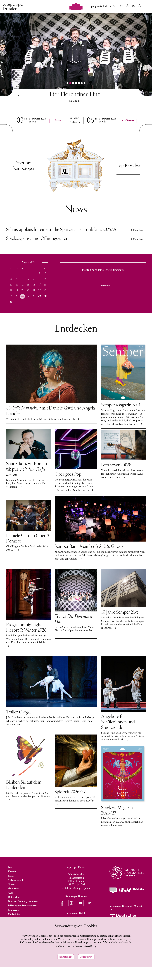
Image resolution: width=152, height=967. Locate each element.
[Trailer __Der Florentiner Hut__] (76, 590)
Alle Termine (126, 120)
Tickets (11, 884)
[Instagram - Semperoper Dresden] (71, 903)
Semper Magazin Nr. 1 (120, 405)
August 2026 (28, 262)
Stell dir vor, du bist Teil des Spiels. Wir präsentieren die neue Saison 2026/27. (76, 799)
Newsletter (13, 888)
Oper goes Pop (68, 474)
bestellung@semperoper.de (76, 888)
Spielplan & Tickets (100, 6)
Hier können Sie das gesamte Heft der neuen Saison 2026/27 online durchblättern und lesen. (122, 822)
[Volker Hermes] (17, 86)
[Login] (127, 6)
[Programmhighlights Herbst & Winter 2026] (28, 594)
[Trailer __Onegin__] (51, 681)
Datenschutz (14, 897)
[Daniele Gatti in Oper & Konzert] (28, 515)
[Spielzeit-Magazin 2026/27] (123, 774)
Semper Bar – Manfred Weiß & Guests (89, 546)
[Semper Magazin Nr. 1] (123, 372)
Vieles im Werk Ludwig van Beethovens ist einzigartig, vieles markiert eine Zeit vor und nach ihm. (122, 474)
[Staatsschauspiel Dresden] (126, 890)
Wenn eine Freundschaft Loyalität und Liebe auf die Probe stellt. (41, 419)
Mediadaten (14, 914)
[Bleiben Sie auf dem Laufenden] (28, 756)
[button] (67, 83)
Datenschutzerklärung (86, 946)
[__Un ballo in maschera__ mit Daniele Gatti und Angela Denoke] (51, 374)
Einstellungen (65, 956)
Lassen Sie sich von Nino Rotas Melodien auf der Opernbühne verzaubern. (75, 629)
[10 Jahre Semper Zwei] (123, 588)
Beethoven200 (116, 465)
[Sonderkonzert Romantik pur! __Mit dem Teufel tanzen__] (28, 444)
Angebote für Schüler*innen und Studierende (118, 722)
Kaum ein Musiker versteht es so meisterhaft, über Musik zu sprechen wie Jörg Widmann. (28, 483)
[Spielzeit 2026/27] (76, 761)
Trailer (18, 712)
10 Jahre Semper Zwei (120, 612)
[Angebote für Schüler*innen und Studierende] (123, 684)
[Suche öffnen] (140, 6)
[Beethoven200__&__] (123, 445)
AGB (10, 893)
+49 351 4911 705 (76, 884)
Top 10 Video (128, 166)
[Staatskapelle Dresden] (126, 872)
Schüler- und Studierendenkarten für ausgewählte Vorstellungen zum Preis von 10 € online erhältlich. (123, 736)
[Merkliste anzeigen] (115, 6)
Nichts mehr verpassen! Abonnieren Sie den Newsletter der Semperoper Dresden (28, 796)
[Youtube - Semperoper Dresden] (80, 903)
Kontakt (12, 871)
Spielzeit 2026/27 (70, 792)
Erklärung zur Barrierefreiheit (22, 905)
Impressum (13, 910)
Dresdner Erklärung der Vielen (23, 901)
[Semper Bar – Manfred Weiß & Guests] (100, 519)
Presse (11, 875)
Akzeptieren (86, 956)
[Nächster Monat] (44, 262)
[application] (29, 283)
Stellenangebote (16, 880)
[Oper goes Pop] (76, 449)
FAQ (10, 867)
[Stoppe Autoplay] (3, 16)
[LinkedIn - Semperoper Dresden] (90, 903)
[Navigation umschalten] (147, 5)
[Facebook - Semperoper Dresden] (62, 903)
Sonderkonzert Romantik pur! (27, 469)
